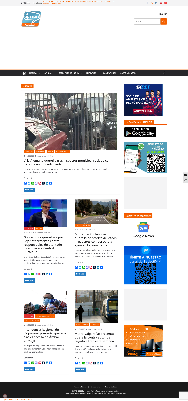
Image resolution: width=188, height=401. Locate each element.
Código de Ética (111, 387)
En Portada (29, 228)
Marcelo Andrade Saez (45, 156)
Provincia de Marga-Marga (45, 316)
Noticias (33, 73)
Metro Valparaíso (82, 325)
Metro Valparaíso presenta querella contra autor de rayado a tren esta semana (94, 337)
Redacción (91, 230)
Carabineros (29, 151)
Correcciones (96, 387)
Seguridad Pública (62, 151)
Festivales (91, 73)
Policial (50, 151)
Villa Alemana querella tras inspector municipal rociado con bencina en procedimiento (67, 162)
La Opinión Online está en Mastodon (16, 399)
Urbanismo (95, 325)
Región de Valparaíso (83, 225)
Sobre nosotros (128, 73)
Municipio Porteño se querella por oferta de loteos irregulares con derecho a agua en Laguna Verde (96, 239)
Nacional (39, 228)
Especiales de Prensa (69, 73)
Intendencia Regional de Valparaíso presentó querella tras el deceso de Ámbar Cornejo (45, 335)
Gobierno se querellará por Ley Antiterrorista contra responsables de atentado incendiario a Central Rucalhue (43, 244)
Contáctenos (109, 73)
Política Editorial (80, 387)
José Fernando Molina (44, 233)
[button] (38, 73)
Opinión (48, 73)
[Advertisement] (94, 50)
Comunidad (40, 151)
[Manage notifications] (5, 396)
